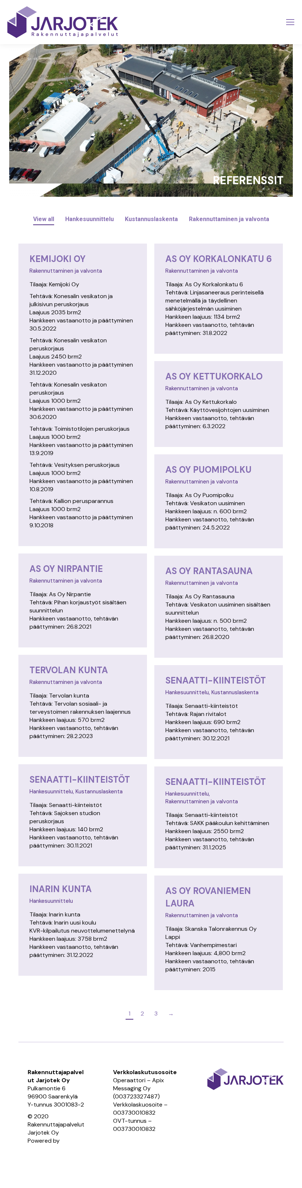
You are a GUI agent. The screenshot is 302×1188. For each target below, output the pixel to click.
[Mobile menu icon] (290, 22)
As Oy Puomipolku (208, 469)
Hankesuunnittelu (89, 219)
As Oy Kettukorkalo (214, 376)
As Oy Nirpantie (66, 568)
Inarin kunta (60, 889)
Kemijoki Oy (57, 259)
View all (43, 219)
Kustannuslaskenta (151, 219)
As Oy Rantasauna (209, 571)
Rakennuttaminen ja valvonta (229, 219)
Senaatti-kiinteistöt (215, 680)
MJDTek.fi (40, 1149)
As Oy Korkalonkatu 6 (218, 259)
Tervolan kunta (68, 670)
